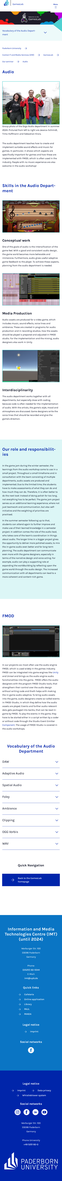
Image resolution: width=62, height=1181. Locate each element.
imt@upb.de (31, 978)
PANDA (27, 1014)
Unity (55, 672)
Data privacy (44, 1090)
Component (8, 725)
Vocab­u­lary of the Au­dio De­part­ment (18, 32)
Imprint (34, 1031)
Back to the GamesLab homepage (30, 880)
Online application (34, 999)
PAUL (27, 1009)
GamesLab (18, 4)
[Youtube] (44, 1112)
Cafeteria (29, 994)
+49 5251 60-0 (31, 1144)
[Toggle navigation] (45, 33)
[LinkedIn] (35, 1112)
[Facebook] (31, 1050)
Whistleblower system (34, 1095)
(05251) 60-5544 (31, 969)
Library (28, 1004)
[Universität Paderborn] (31, 1160)
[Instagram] (18, 1112)
